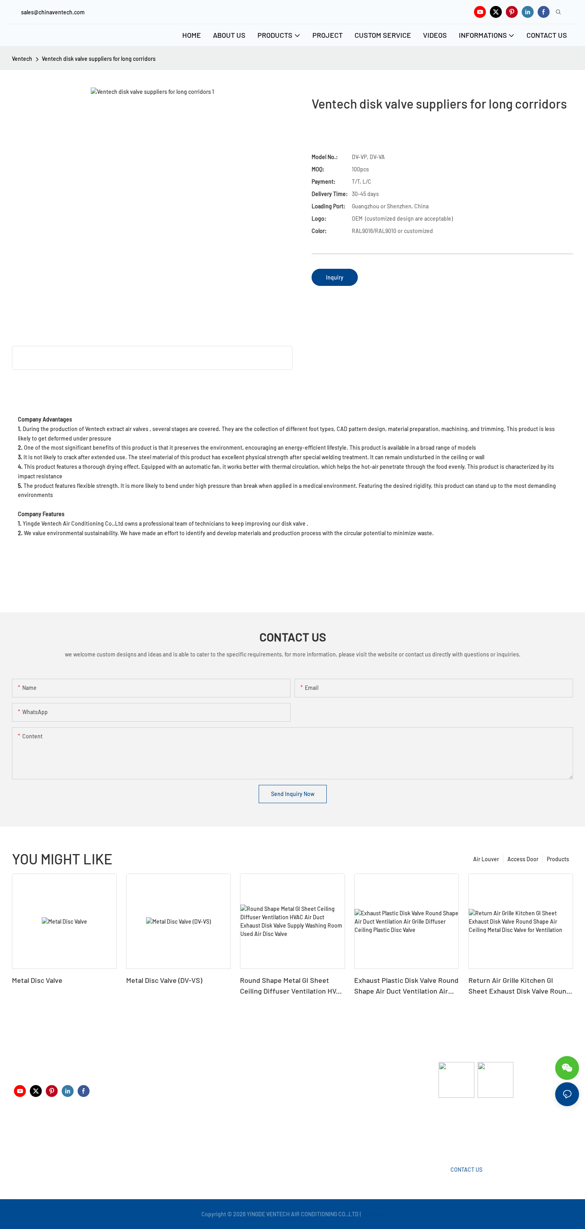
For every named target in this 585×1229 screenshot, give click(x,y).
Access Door (522, 859)
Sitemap (373, 1214)
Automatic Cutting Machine (472, 1129)
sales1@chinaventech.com (295, 1135)
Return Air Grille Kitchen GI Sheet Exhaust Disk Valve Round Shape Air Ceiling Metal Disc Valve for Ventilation (519, 986)
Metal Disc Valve (37, 980)
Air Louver (486, 859)
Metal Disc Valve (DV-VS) (164, 980)
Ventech (22, 58)
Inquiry (334, 277)
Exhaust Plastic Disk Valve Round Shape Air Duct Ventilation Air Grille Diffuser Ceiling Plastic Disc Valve (406, 986)
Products (558, 859)
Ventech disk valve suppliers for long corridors (99, 58)
